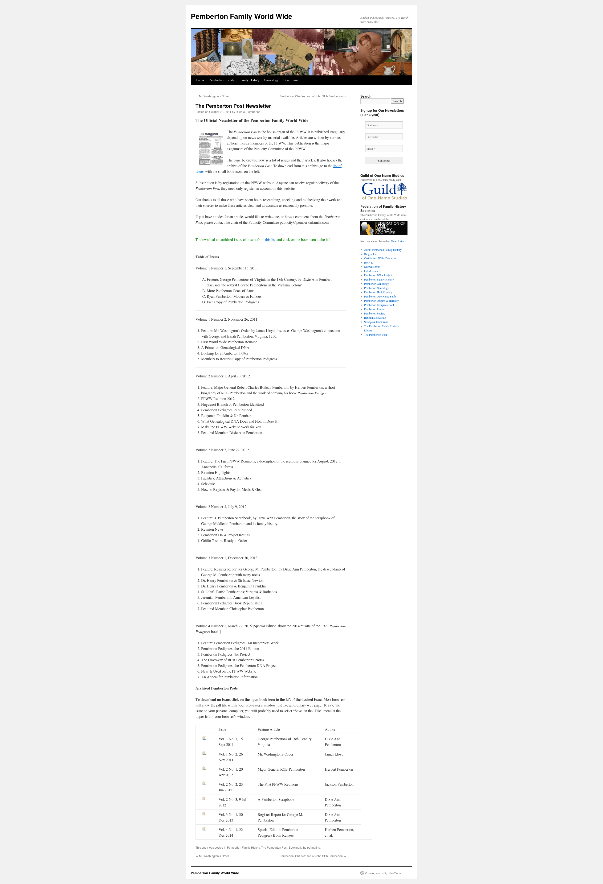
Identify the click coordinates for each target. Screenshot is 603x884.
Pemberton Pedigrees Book (379, 305)
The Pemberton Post (274, 847)
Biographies (371, 254)
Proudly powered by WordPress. (383, 873)
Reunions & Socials (375, 317)
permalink (313, 847)
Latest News (371, 271)
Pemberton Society (222, 80)
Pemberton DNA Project (378, 275)
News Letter (397, 241)
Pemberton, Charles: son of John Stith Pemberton (313, 96)
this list (270, 239)
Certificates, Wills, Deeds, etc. (381, 258)
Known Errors (372, 267)
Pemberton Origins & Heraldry (381, 300)
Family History (249, 80)
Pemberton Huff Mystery (378, 292)
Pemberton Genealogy (376, 283)
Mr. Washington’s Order (212, 96)
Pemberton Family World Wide (241, 16)
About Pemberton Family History (383, 250)
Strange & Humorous (376, 322)
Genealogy (271, 80)
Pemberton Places (374, 309)
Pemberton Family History (243, 847)
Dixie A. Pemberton (248, 112)
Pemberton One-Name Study (380, 296)
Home (200, 80)
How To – (369, 262)
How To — (290, 80)
